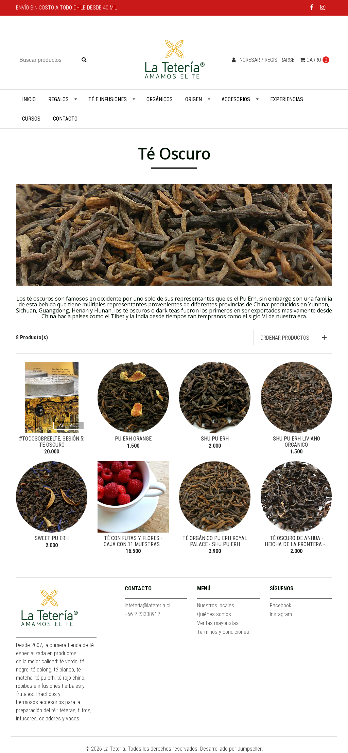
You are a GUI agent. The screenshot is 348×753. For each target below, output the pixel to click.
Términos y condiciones (223, 632)
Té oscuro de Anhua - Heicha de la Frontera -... (296, 541)
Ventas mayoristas (218, 623)
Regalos (58, 99)
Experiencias (286, 99)
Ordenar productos (284, 338)
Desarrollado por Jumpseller (231, 749)
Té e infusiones (107, 99)
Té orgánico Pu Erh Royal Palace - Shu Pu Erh (214, 541)
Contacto (65, 118)
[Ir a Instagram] (323, 7)
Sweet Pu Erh (52, 538)
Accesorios (236, 99)
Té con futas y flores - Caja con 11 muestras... (133, 541)
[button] (292, 337)
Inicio (29, 99)
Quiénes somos (214, 614)
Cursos (31, 118)
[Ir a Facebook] (312, 7)
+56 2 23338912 (142, 614)
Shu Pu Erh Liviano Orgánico (296, 441)
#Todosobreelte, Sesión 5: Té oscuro (51, 441)
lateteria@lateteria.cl (147, 605)
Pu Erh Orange (133, 438)
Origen (193, 99)
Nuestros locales (215, 605)
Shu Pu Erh (215, 438)
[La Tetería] (174, 59)
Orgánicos (159, 99)
